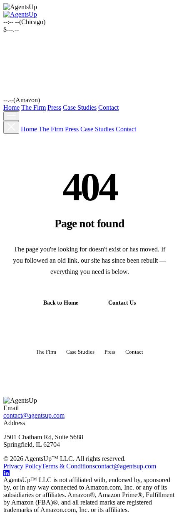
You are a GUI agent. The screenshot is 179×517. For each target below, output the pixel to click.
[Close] (11, 127)
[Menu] (11, 116)
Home (11, 107)
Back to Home (60, 303)
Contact (108, 107)
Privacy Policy (22, 466)
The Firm (33, 107)
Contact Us (122, 303)
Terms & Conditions (68, 466)
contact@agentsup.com (34, 415)
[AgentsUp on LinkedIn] (89, 473)
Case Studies (80, 107)
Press (54, 107)
